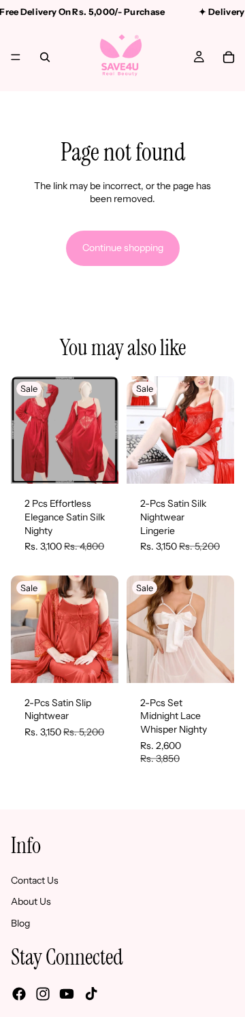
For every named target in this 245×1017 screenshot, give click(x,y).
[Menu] (15, 57)
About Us (31, 902)
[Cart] (229, 57)
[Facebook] (19, 994)
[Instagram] (43, 994)
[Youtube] (67, 994)
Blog (20, 923)
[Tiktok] (91, 994)
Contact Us (35, 880)
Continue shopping (122, 247)
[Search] (45, 57)
